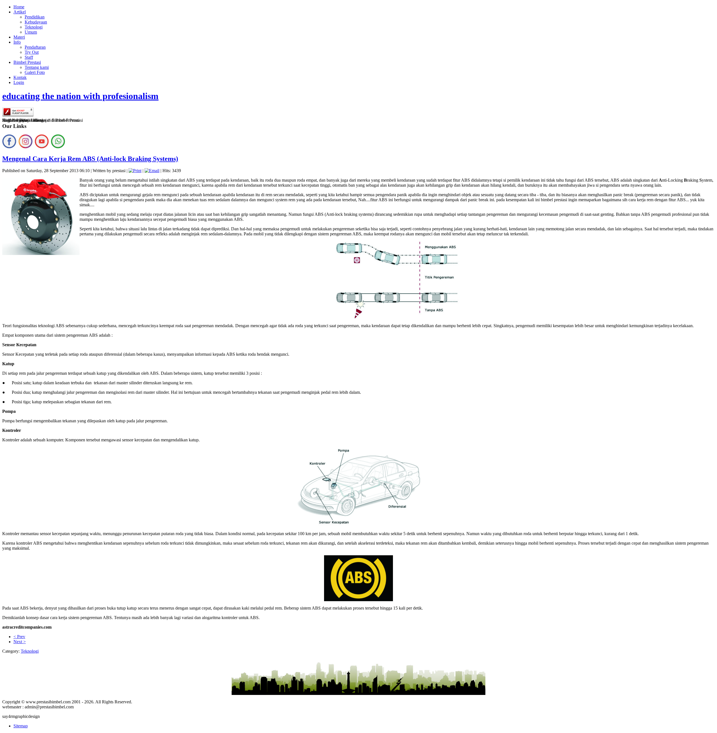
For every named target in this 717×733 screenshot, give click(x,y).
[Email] (152, 170)
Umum (31, 32)
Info (17, 42)
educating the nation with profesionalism (80, 96)
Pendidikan (35, 17)
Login (18, 82)
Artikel (19, 12)
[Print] (135, 170)
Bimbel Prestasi (27, 62)
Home (18, 6)
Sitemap (20, 725)
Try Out (32, 52)
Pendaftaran (35, 47)
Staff (29, 57)
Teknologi (34, 27)
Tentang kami (37, 67)
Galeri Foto (35, 72)
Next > (19, 641)
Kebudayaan (36, 22)
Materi (19, 37)
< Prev (19, 636)
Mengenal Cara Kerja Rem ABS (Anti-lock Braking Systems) (90, 158)
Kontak (20, 77)
